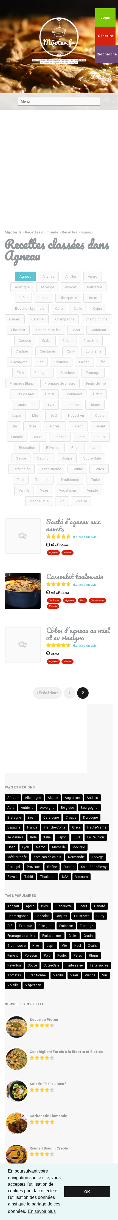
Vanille (24, 490)
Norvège (97, 857)
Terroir (99, 469)
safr (94, 448)
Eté (40, 362)
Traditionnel (70, 480)
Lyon (25, 847)
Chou (76, 330)
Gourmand (73, 394)
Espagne (13, 827)
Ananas (48, 276)
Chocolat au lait (48, 330)
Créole (67, 341)
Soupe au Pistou (44, 1020)
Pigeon (77, 426)
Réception (27, 448)
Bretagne (14, 817)
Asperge (47, 287)
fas (103, 362)
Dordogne (90, 817)
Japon (95, 405)
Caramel (37, 319)
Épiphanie (93, 351)
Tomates (42, 480)
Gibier (49, 394)
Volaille (81, 501)
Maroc (40, 847)
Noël (53, 415)
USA (65, 877)
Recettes (69, 232)
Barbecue (94, 287)
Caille (78, 308)
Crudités (22, 351)
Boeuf (92, 298)
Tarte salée (21, 469)
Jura (77, 837)
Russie (69, 867)
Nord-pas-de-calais (47, 857)
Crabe (46, 341)
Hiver (50, 405)
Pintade (17, 437)
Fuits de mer (24, 394)
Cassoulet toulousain (74, 576)
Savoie (12, 877)
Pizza (38, 437)
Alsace (53, 798)
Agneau (25, 276)
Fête (20, 373)
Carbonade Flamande (48, 1116)
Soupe (66, 458)
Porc (81, 437)
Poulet (100, 437)
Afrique (12, 798)
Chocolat (18, 330)
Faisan (84, 362)
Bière (23, 298)
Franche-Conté (54, 827)
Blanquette (68, 298)
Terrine (77, 469)
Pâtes (32, 426)
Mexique (78, 847)
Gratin (97, 394)
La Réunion (95, 837)
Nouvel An (76, 415)
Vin (62, 501)
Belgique (67, 808)
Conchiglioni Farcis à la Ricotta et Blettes (66, 1052)
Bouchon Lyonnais (29, 308)
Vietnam (81, 877)
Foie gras (42, 373)
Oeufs (100, 415)
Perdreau (54, 426)
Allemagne (33, 798)
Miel (35, 415)
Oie (14, 426)
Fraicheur (67, 373)
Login (105, 17)
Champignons (96, 319)
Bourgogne (89, 808)
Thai (20, 480)
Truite (95, 480)
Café (59, 308)
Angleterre (72, 798)
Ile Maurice (15, 837)
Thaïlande (47, 877)
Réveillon (53, 448)
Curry (71, 351)
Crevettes (90, 341)
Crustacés (48, 351)
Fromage (93, 373)
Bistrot (43, 298)
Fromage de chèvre (60, 383)
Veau (44, 490)
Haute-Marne (96, 827)
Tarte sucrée (51, 469)
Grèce (76, 827)
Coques (25, 341)
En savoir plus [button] (42, 1211)
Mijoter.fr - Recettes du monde (31, 232)
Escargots (19, 362)
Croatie (71, 817)
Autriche (27, 808)
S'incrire (105, 36)
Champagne (64, 319)
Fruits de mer (96, 383)
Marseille (59, 847)
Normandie (76, 857)
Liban (11, 847)
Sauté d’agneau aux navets (73, 525)
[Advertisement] (59, 171)
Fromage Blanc (22, 383)
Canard (14, 319)
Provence (33, 867)
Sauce (21, 458)
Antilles (71, 276)
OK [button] (87, 1192)
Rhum (75, 448)
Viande (92, 490)
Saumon (43, 458)
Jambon (72, 405)
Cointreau (98, 330)
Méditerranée (17, 857)
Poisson (60, 437)
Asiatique (22, 287)
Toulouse (54, 600)
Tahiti (28, 877)
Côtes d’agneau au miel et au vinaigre (78, 633)
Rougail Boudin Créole (49, 1148)
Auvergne (47, 808)
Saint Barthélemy (93, 867)
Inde (33, 837)
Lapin (16, 415)
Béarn (32, 817)
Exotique (61, 362)
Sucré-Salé (92, 458)
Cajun (97, 308)
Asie (10, 808)
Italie (46, 837)
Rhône (52, 867)
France (32, 827)
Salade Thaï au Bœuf (48, 1084)
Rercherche (107, 54)
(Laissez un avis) (85, 537)
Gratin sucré (25, 405)
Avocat (70, 287)
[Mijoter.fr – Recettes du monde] (59, 37)
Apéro (92, 276)
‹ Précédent (47, 693)
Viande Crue (39, 501)
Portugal (13, 867)
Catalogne (51, 817)
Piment (99, 426)
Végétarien (67, 490)
